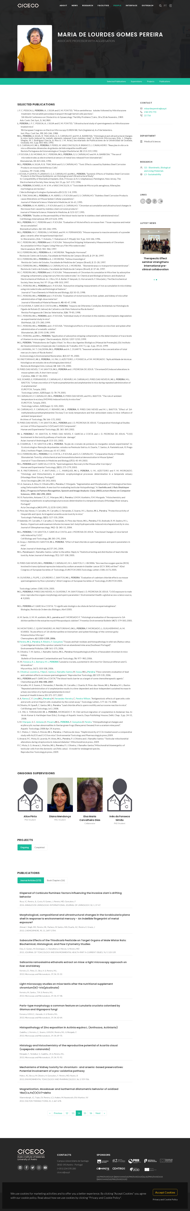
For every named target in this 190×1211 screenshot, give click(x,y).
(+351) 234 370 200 (66, 1168)
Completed (39, 847)
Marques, (26, 722)
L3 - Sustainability (152, 174)
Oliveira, (24, 671)
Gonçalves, (77, 722)
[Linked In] (20, 1167)
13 (73, 1113)
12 (67, 1113)
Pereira (88, 722)
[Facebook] (26, 1167)
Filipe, (43, 671)
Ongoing (24, 847)
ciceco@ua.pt (63, 1172)
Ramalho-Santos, (65, 671)
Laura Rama (119, 816)
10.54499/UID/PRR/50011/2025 (130, 1177)
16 (91, 1113)
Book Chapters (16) (56, 880)
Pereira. (91, 671)
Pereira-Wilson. (83, 698)
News (75, 5)
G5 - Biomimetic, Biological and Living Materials (157, 169)
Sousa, (79, 671)
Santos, (51, 671)
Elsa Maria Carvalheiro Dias (60, 818)
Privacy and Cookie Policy (165, 1199)
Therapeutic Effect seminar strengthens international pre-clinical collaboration (155, 264)
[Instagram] (39, 1167)
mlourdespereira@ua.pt (155, 108)
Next (98, 1113)
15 (85, 1113)
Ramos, (25, 698)
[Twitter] (32, 1167)
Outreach (147, 5)
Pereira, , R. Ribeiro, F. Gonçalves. (41, 641)
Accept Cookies (165, 1192)
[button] (154, 279)
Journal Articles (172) (30, 880)
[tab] (25, 847)
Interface (131, 5)
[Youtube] (45, 1167)
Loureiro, (34, 671)
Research (87, 5)
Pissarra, (51, 722)
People (117, 5)
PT (165, 5)
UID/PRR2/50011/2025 (154, 1177)
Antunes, (40, 722)
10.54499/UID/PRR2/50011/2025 (113, 1179)
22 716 (147, 115)
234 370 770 (150, 112)
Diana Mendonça (30, 816)
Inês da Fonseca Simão (90, 818)
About (63, 5)
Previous (58, 1113)
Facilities (103, 5)
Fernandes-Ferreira (64, 698)
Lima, (35, 698)
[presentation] (14, 801)
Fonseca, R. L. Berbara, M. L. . (41, 661)
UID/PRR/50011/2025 (105, 1177)
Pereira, (47, 698)
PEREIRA (65, 722)
